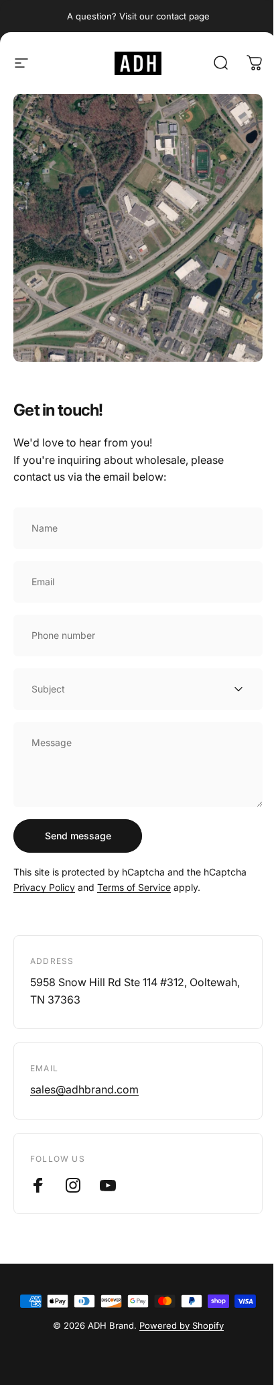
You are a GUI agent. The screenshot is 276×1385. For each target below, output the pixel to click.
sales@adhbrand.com (84, 1089)
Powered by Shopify (181, 1325)
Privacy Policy (44, 887)
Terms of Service (134, 887)
